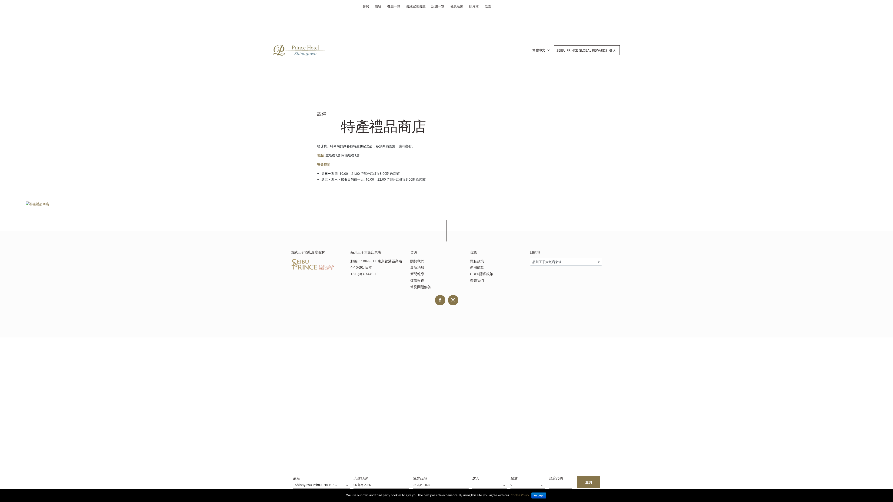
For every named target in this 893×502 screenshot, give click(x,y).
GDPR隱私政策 (481, 273)
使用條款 (477, 267)
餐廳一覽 (393, 6)
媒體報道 (417, 280)
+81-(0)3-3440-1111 (366, 273)
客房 (366, 6)
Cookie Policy (520, 495)
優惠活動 (456, 6)
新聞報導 (417, 273)
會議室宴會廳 (416, 6)
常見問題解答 (420, 286)
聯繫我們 (477, 280)
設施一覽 (437, 6)
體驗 (378, 6)
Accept (538, 495)
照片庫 (474, 6)
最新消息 (417, 267)
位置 (488, 6)
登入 (612, 50)
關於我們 (417, 261)
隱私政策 (477, 261)
